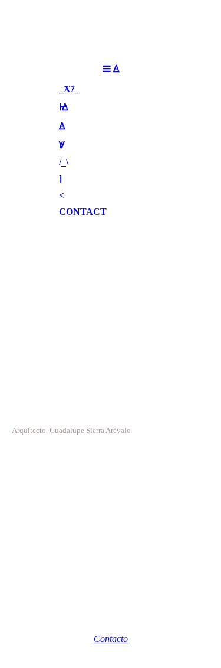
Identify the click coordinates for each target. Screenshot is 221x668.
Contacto (111, 639)
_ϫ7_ (69, 89)
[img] (110, 279)
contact (83, 212)
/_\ (63, 162)
